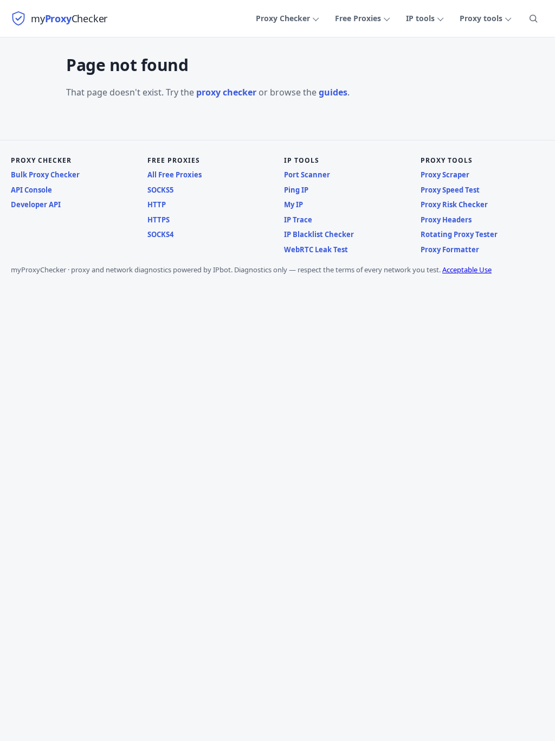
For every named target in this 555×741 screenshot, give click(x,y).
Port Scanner (307, 175)
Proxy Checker (283, 18)
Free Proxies (358, 18)
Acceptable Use (467, 269)
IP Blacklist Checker (319, 234)
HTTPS (158, 220)
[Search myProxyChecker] (533, 18)
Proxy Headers (446, 220)
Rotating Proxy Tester (459, 234)
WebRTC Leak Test (316, 249)
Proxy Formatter (450, 249)
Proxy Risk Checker (454, 204)
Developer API (36, 204)
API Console (31, 190)
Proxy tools (481, 18)
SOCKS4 (160, 234)
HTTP (156, 204)
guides (333, 92)
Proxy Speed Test (450, 190)
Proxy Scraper (445, 175)
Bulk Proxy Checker (45, 175)
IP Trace (298, 220)
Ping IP (296, 190)
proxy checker (226, 92)
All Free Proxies (174, 175)
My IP (293, 204)
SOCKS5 (160, 190)
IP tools (420, 18)
